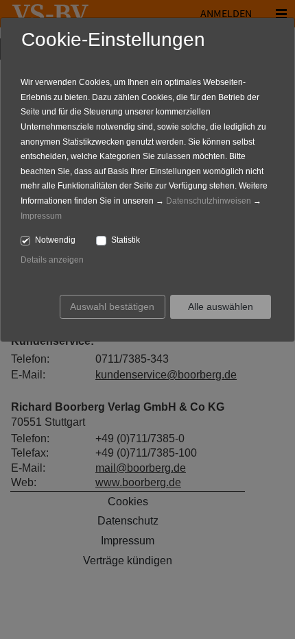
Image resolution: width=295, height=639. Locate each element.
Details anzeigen (52, 260)
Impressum (41, 216)
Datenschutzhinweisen (208, 201)
